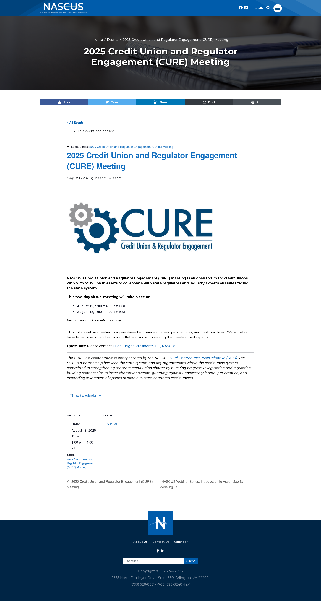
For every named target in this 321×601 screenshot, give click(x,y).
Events (112, 40)
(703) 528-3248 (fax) (173, 584)
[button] (268, 8)
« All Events (75, 122)
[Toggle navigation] (278, 8)
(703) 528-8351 (142, 584)
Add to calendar (86, 395)
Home (98, 40)
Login (258, 8)
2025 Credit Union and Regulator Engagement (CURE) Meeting (80, 463)
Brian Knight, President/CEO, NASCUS (144, 346)
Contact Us (160, 542)
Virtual (112, 423)
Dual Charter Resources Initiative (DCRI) (203, 358)
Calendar (181, 542)
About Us (140, 542)
